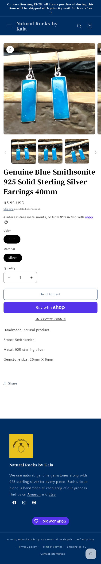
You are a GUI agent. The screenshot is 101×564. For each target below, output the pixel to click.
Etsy (52, 494)
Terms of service (51, 546)
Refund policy (85, 539)
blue (12, 239)
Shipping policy (76, 546)
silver (12, 258)
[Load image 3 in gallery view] (77, 151)
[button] (9, 26)
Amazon (34, 494)
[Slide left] (5, 152)
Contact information (52, 554)
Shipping (9, 209)
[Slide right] (96, 152)
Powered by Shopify (59, 539)
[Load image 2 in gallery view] (50, 151)
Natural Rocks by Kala (32, 539)
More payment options (50, 318)
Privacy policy (28, 546)
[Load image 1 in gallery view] (24, 151)
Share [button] (12, 383)
